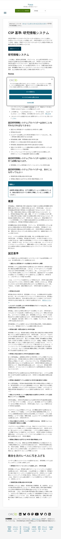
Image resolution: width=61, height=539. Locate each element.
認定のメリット (14, 49)
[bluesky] (24, 515)
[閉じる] (52, 79)
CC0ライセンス (36, 519)
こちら (14, 118)
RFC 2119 (48, 114)
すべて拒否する (30, 92)
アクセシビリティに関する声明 (26, 529)
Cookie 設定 (51, 528)
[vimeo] (41, 515)
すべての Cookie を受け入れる (30, 97)
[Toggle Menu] (5, 13)
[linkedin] (20, 515)
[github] (45, 515)
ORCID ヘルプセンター (34, 529)
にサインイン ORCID (22, 11)
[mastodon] (32, 515)
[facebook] (28, 515)
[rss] (49, 515)
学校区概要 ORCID (9, 529)
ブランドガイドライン (44, 529)
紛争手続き (39, 529)
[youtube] (37, 515)
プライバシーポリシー (15, 529)
